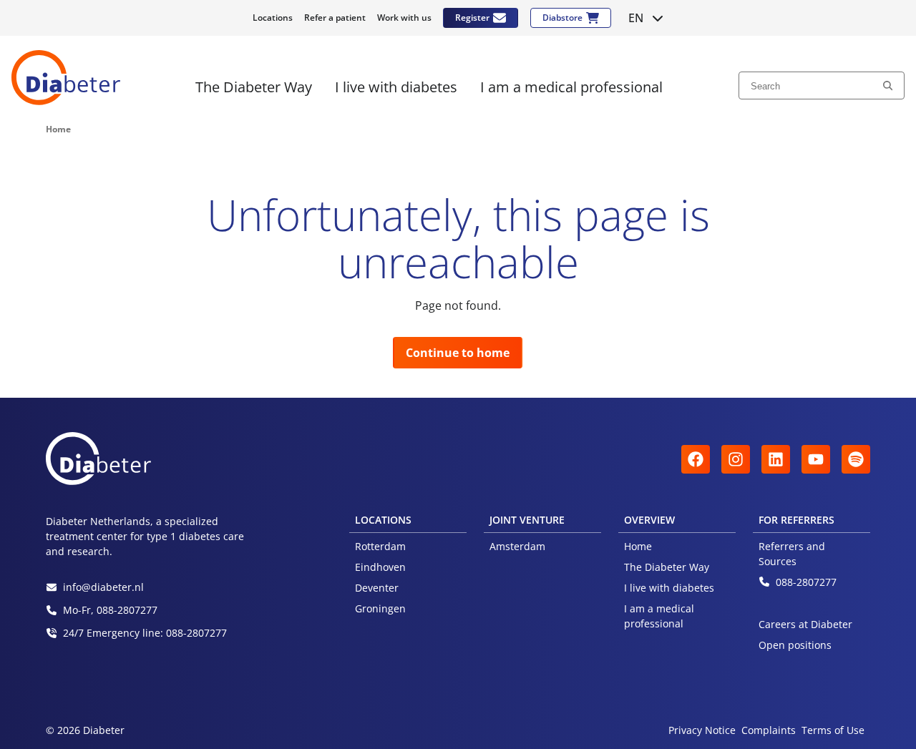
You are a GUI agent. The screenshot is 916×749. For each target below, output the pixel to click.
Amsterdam (517, 546)
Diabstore (562, 17)
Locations (273, 17)
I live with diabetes (669, 587)
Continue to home (458, 353)
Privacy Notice (702, 730)
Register (472, 17)
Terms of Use (833, 730)
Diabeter (65, 77)
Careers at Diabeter (805, 624)
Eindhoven (380, 567)
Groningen (380, 608)
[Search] (887, 85)
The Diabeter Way (666, 567)
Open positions (795, 645)
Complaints (768, 730)
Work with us (404, 17)
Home (638, 546)
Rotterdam (380, 546)
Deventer (377, 587)
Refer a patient (335, 17)
